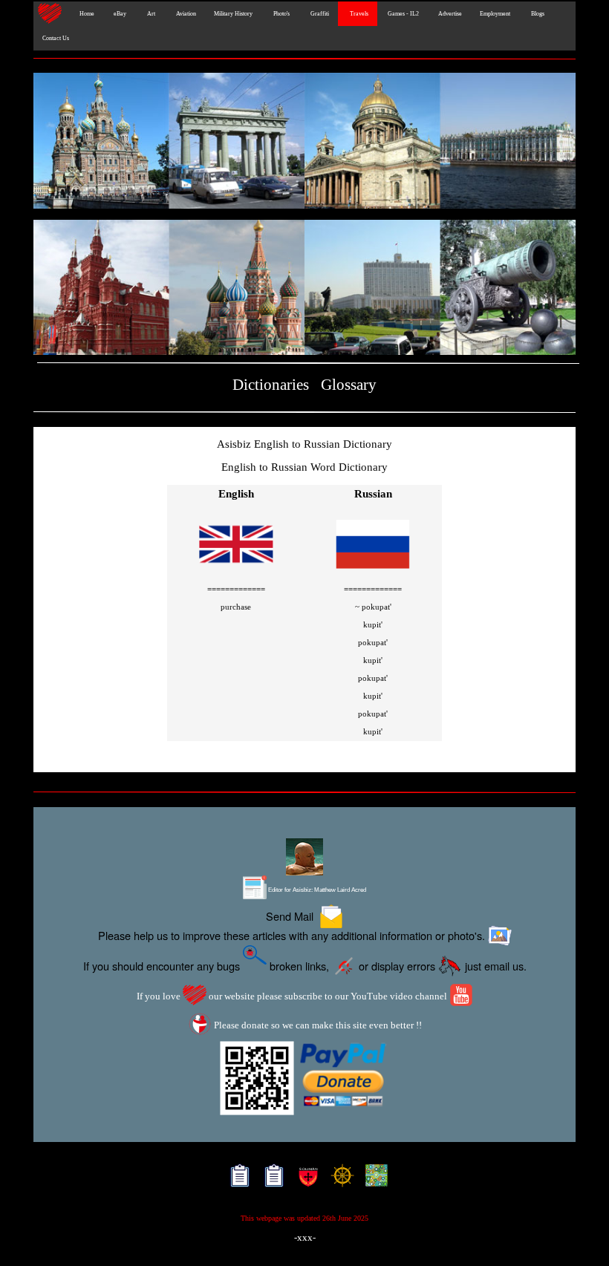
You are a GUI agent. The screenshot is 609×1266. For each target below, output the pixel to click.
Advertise (449, 13)
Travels (357, 13)
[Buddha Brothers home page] (339, 1180)
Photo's (280, 13)
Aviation (184, 13)
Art (149, 13)
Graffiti (318, 13)
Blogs (536, 13)
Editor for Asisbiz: (316, 890)
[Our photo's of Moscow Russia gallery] (304, 289)
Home (84, 13)
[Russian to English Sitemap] (271, 1180)
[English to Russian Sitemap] (237, 1180)
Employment (495, 13)
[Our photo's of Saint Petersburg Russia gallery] (304, 142)
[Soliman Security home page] (305, 1180)
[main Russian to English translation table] (373, 571)
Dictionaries (270, 385)
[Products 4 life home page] (373, 1180)
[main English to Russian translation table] (236, 571)
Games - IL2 (402, 13)
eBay (119, 13)
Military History (233, 13)
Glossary (349, 385)
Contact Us (55, 38)
